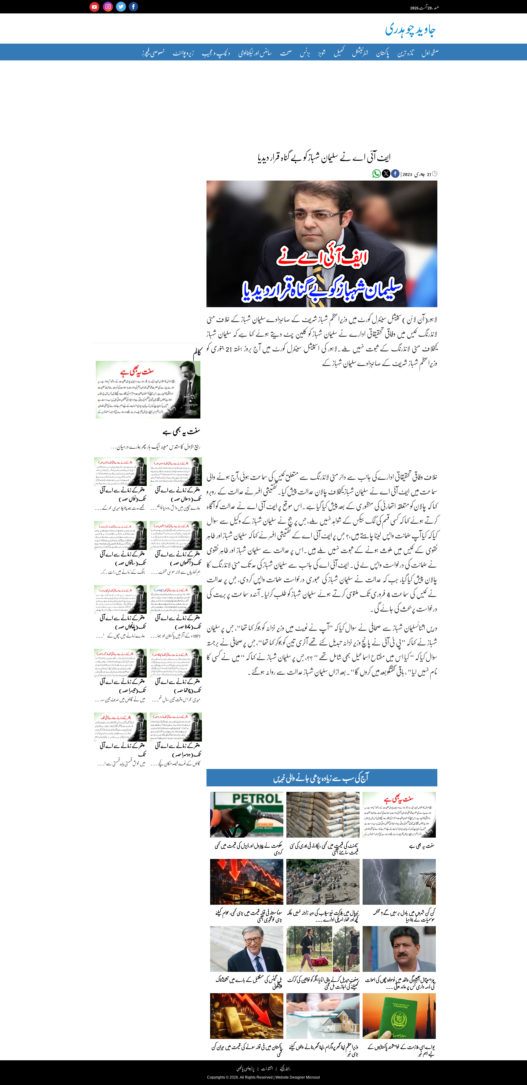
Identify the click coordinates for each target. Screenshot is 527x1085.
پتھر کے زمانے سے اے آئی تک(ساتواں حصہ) (122, 558)
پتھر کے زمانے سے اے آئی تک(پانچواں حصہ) (122, 622)
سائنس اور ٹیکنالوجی (255, 53)
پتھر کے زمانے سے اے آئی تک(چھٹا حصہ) (177, 622)
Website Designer (290, 1077)
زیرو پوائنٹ (183, 53)
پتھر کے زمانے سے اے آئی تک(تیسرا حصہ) (122, 685)
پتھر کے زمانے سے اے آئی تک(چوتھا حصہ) (177, 685)
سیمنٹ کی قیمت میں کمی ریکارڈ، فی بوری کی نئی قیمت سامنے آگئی (324, 848)
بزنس (305, 53)
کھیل (339, 53)
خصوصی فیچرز (153, 53)
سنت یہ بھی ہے (422, 845)
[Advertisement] (263, 101)
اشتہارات (267, 1068)
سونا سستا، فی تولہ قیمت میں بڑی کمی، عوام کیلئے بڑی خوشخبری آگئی (248, 916)
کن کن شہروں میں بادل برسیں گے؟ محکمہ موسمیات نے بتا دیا (404, 916)
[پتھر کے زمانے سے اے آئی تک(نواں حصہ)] (120, 473)
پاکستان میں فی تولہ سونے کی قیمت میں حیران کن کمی (246, 1050)
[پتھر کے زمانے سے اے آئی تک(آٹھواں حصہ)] (176, 536)
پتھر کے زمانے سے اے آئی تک (122, 749)
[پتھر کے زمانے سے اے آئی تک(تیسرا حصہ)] (120, 664)
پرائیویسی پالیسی (245, 1068)
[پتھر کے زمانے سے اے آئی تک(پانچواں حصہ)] (120, 600)
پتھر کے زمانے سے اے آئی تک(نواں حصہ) (122, 494)
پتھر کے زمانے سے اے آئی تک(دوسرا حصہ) (177, 749)
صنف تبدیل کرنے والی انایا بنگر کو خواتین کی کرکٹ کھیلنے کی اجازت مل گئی (322, 983)
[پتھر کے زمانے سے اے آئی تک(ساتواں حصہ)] (120, 536)
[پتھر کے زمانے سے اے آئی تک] (120, 728)
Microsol (313, 1077)
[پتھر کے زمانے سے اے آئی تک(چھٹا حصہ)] (176, 600)
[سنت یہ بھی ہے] (148, 391)
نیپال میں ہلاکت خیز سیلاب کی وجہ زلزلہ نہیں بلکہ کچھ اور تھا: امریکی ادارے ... (322, 916)
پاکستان (382, 53)
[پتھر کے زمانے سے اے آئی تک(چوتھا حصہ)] (176, 664)
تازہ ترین (405, 53)
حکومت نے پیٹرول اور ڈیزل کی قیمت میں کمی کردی (248, 848)
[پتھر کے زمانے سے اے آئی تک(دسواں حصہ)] (176, 473)
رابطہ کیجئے (285, 1068)
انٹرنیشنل (360, 53)
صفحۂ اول (430, 53)
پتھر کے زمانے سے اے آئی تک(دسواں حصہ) (177, 494)
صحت (286, 53)
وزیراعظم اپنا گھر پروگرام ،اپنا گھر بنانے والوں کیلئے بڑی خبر (323, 1050)
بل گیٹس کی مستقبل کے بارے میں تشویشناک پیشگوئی (249, 983)
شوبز (322, 53)
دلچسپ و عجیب (216, 53)
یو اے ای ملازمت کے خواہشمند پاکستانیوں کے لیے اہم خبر (401, 1050)
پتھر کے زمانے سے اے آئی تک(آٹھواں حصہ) (177, 558)
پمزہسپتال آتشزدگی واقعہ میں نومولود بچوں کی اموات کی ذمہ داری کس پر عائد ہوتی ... (400, 983)
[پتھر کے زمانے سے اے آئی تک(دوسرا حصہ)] (176, 728)
